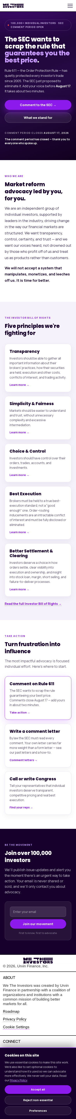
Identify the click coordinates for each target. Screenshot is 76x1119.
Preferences (38, 1111)
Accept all (38, 1089)
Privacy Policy (15, 1019)
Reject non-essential (38, 1100)
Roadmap (11, 1011)
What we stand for (38, 118)
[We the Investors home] (38, 5)
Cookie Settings (16, 1027)
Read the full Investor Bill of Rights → (33, 604)
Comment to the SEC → (38, 105)
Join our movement (38, 924)
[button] (70, 5)
